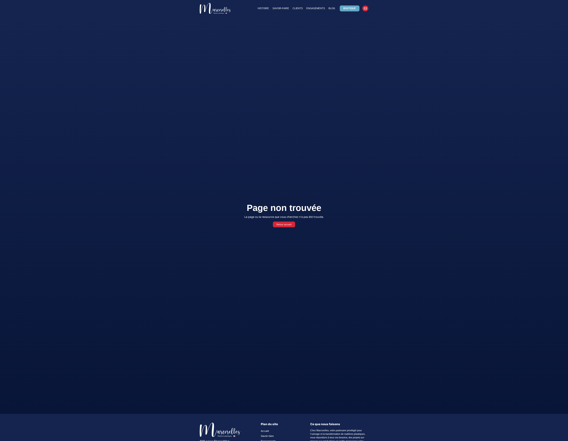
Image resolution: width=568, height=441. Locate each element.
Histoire (263, 8)
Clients (298, 8)
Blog (332, 8)
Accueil (265, 431)
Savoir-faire (280, 8)
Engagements (315, 8)
